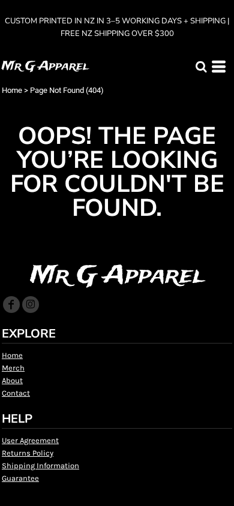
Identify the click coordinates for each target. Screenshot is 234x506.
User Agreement (30, 440)
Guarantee (20, 478)
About (12, 380)
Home (12, 90)
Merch (13, 367)
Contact (16, 392)
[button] (201, 67)
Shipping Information (40, 465)
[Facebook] (11, 304)
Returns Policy (27, 452)
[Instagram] (30, 304)
